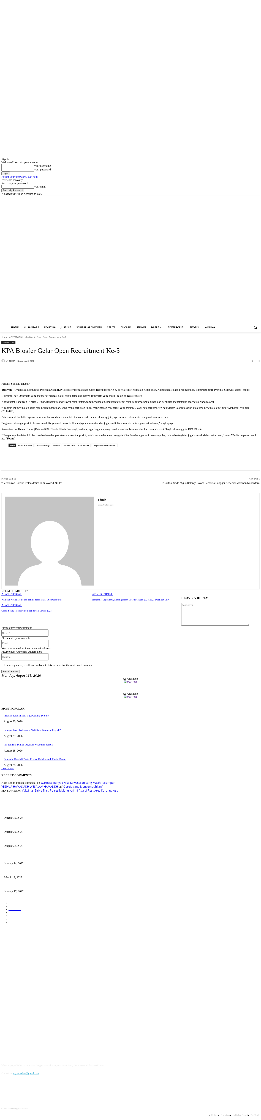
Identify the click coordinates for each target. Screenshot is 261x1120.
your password (42, 169)
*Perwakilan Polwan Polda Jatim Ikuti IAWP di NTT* (31, 483)
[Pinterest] (59, 370)
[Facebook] (238, 198)
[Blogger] (5, 1089)
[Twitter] (248, 198)
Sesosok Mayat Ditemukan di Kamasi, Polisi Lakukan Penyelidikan (38, 871)
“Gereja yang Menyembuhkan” (82, 787)
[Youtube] (257, 198)
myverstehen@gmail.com (26, 1073)
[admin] (3, 361)
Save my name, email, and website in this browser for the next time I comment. (50, 665)
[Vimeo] (253, 198)
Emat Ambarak (25, 445)
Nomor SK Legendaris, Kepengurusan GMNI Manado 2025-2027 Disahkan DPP (130, 599)
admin (12, 360)
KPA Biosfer (83, 445)
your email (40, 186)
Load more (7, 768)
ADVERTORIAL (16, 337)
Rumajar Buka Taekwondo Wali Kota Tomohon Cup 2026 (33, 730)
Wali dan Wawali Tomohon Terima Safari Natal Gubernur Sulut (31, 599)
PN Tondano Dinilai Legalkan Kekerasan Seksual (28, 744)
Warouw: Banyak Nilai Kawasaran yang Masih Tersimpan (78, 783)
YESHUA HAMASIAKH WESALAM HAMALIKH (29, 787)
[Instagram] (243, 198)
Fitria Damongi (43, 445)
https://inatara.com (105, 505)
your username (42, 165)
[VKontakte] (41, 1089)
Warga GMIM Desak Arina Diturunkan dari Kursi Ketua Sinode (36, 857)
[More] (85, 370)
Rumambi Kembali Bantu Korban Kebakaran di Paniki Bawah (35, 759)
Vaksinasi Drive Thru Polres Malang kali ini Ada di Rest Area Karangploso (70, 790)
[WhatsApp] (72, 370)
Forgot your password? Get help (19, 176)
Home (4, 337)
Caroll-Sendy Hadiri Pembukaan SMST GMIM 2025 (26, 610)
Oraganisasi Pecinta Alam (104, 445)
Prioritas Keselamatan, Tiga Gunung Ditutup (26, 715)
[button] (255, 327)
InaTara (56, 445)
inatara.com (69, 445)
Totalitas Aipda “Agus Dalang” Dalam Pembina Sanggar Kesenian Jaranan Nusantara (210, 483)
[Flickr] (23, 1089)
